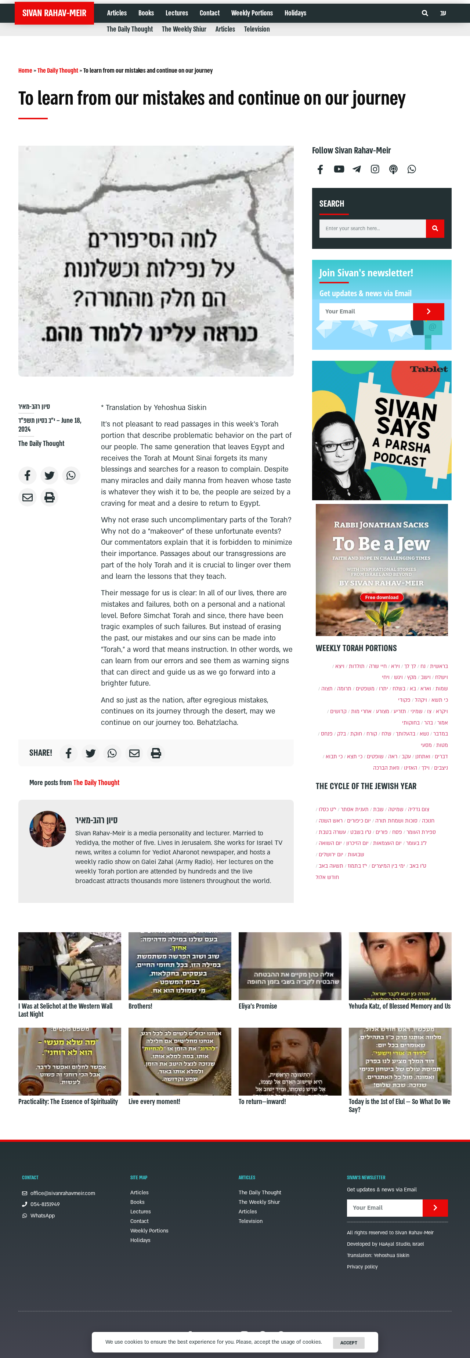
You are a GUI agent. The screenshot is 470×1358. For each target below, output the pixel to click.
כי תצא (354, 756)
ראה (392, 756)
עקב (406, 756)
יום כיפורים (359, 820)
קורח (371, 733)
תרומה (344, 688)
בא (413, 688)
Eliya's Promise (258, 1006)
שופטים (375, 756)
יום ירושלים (331, 854)
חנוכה (428, 820)
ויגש (398, 677)
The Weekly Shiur (184, 29)
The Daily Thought (130, 29)
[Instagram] (375, 168)
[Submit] (428, 311)
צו (429, 711)
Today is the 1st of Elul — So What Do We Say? (400, 1106)
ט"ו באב (417, 866)
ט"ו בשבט (360, 832)
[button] (425, 13)
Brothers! (140, 1006)
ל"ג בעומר (416, 843)
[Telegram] (357, 168)
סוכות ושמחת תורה (396, 820)
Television (257, 29)
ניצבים (441, 768)
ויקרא (442, 711)
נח (423, 666)
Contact (210, 13)
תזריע (400, 711)
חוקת (356, 733)
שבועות (356, 854)
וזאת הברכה (386, 768)
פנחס (327, 733)
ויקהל (421, 700)
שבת (378, 809)
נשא (424, 733)
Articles (117, 13)
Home (25, 70)
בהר (428, 722)
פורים (382, 832)
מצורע (382, 711)
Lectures (177, 13)
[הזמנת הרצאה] (382, 430)
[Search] (435, 228)
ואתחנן (422, 756)
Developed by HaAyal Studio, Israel (385, 1244)
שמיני (417, 711)
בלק (341, 733)
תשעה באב (331, 866)
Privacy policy (362, 1267)
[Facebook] (320, 168)
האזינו (410, 768)
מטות (442, 745)
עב (443, 13)
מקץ (411, 677)
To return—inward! (262, 1102)
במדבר (440, 733)
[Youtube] (338, 168)
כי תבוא (334, 756)
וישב (426, 677)
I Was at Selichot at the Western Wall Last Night (65, 1010)
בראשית (439, 666)
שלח (386, 733)
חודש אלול (327, 877)
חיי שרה (378, 666)
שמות (441, 688)
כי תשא (439, 700)
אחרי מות (361, 711)
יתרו (383, 688)
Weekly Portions (252, 13)
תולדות (357, 666)
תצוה (327, 688)
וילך (426, 768)
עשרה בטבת (332, 832)
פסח (397, 832)
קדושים (338, 711)
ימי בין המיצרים (388, 866)
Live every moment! (154, 1102)
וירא (395, 666)
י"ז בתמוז (357, 866)
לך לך (410, 666)
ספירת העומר (421, 832)
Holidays (295, 13)
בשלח (399, 688)
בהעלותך (405, 733)
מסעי (426, 745)
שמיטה (396, 809)
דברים (441, 756)
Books (146, 13)
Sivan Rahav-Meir (54, 13)
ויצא (339, 666)
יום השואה (330, 843)
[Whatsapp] (412, 168)
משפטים (365, 688)
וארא (425, 688)
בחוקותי (411, 722)
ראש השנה (331, 820)
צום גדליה (418, 809)
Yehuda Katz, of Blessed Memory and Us (400, 1006)
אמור (442, 722)
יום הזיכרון (357, 843)
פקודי (404, 700)
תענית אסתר (355, 809)
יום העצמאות (387, 843)
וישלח (441, 677)
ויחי (386, 677)
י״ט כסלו (327, 809)
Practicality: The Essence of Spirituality (68, 1102)
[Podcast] (393, 168)
